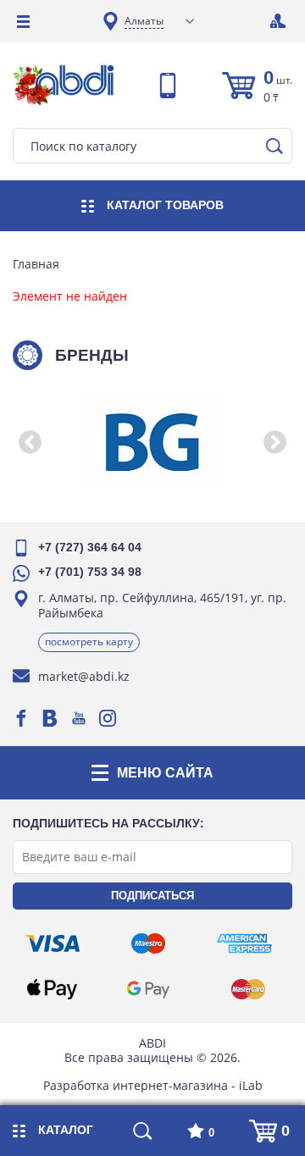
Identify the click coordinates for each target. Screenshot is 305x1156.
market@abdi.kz (84, 676)
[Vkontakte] (50, 718)
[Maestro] (148, 943)
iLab (251, 1085)
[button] (30, 442)
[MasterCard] (248, 989)
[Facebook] (21, 718)
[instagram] (107, 718)
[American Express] (244, 943)
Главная (36, 264)
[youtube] (78, 718)
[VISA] (52, 943)
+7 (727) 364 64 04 (89, 547)
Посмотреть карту (89, 641)
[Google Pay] (148, 989)
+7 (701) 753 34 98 (89, 571)
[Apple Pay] (51, 989)
